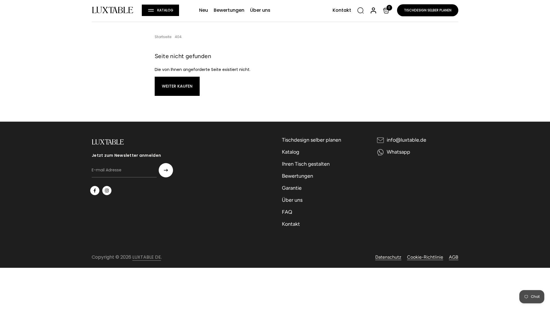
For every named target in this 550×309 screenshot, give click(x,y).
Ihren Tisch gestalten (306, 164)
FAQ (287, 212)
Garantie (292, 188)
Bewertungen (297, 176)
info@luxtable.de (406, 140)
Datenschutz (388, 257)
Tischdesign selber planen (427, 10)
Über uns (292, 200)
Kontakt (291, 224)
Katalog (290, 152)
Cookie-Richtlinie (425, 257)
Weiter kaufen (177, 86)
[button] (160, 10)
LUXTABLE (112, 10)
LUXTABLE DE (146, 257)
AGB (453, 257)
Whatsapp (398, 152)
